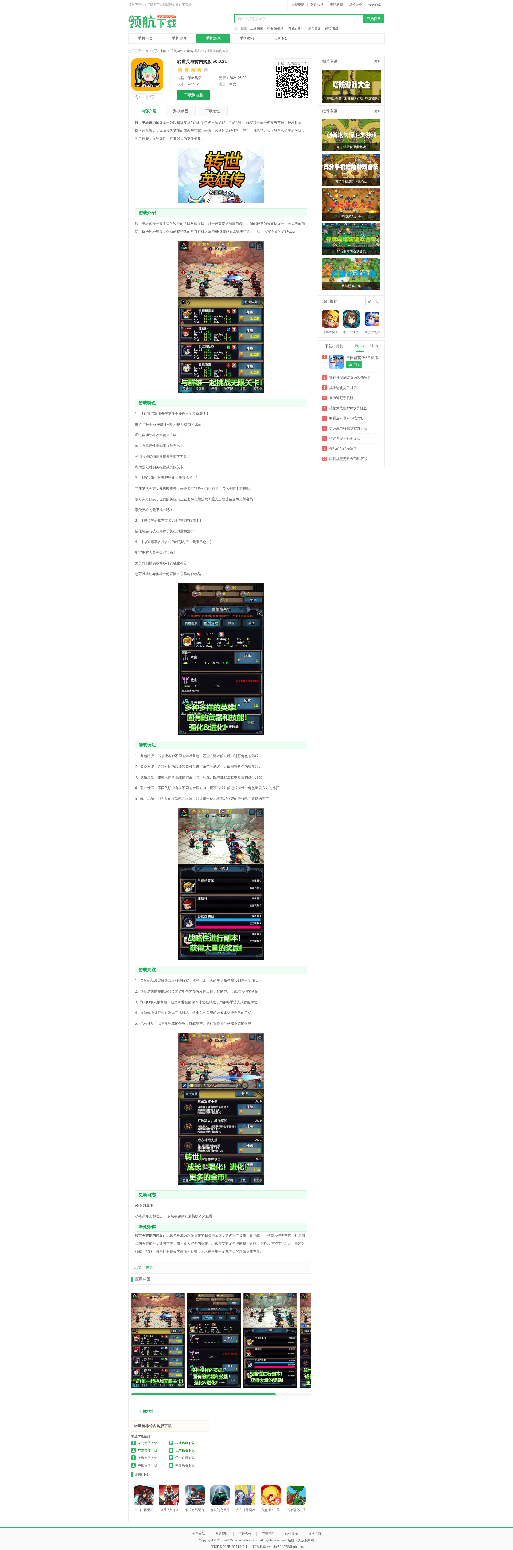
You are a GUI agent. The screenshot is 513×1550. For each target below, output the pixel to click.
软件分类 (317, 5)
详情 (356, 364)
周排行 (359, 346)
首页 (148, 51)
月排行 (373, 346)
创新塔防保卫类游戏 (351, 147)
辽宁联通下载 (185, 1458)
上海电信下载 (147, 1458)
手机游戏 (213, 38)
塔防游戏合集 (351, 286)
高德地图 (331, 28)
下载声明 (268, 1534)
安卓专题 (281, 38)
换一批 (373, 301)
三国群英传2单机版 (362, 358)
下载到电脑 (193, 95)
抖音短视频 (275, 28)
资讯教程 (336, 5)
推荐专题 (329, 111)
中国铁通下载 (185, 1465)
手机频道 (160, 51)
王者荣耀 (256, 28)
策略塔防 (193, 51)
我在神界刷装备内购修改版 (350, 378)
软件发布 (291, 1534)
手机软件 (179, 38)
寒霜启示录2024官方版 (346, 418)
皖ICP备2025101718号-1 (229, 1547)
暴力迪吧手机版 (341, 398)
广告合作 (245, 1534)
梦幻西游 (314, 28)
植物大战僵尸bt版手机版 (348, 408)
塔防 (149, 1268)
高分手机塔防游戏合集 (351, 182)
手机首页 (145, 38)
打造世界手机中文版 (344, 438)
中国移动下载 (147, 1465)
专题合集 (374, 5)
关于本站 (198, 1534)
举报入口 (314, 1534)
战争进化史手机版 (343, 388)
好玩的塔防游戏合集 (351, 251)
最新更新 (298, 5)
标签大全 (355, 5)
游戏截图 (180, 111)
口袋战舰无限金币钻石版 (348, 459)
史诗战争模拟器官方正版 (348, 428)
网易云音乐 (296, 28)
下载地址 (212, 111)
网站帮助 (221, 1534)
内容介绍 (148, 111)
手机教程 (247, 38)
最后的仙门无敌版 (343, 449)
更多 (377, 61)
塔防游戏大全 (351, 216)
